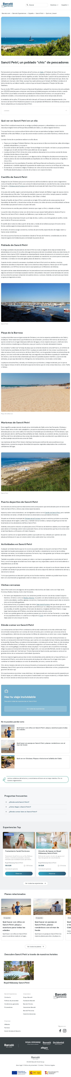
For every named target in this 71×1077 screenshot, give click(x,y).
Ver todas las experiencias (35, 709)
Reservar (19, 874)
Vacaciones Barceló (29, 1007)
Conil (41, 616)
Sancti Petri (40, 13)
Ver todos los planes (34, 947)
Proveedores (8, 1007)
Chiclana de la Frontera (17, 186)
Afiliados (7, 1024)
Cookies (40, 1065)
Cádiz (42, 72)
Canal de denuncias (29, 1014)
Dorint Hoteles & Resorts (12, 1031)
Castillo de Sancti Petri (52, 513)
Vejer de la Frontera (43, 604)
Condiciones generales (11, 1004)
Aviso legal (19, 1065)
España (30, 13)
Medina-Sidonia (28, 598)
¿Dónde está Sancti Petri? (19, 802)
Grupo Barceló (27, 997)
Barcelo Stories (28, 1004)
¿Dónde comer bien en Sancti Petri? (23, 812)
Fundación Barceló (29, 1000)
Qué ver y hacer (51, 13)
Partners (7, 1028)
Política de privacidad (11, 1000)
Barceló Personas (28, 1010)
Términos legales (50, 1065)
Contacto (7, 997)
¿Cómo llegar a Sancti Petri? (20, 807)
